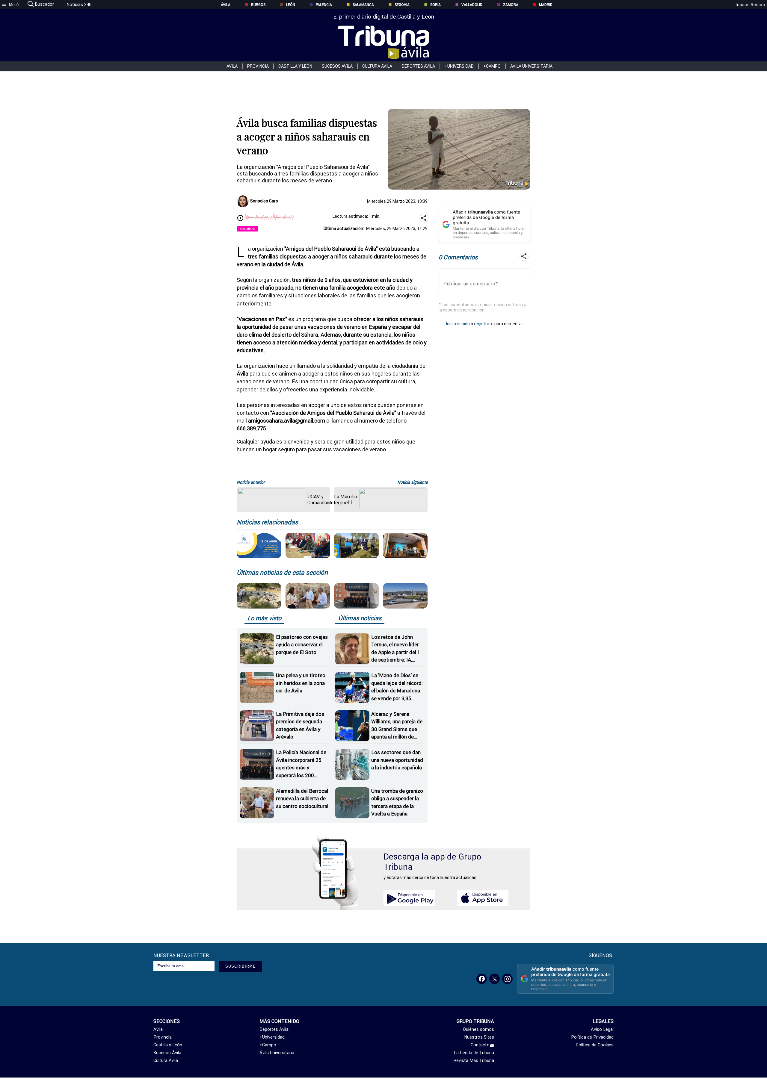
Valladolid (471, 4)
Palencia (324, 4)
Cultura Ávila (377, 66)
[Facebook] (481, 979)
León (290, 4)
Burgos (258, 4)
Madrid (545, 4)
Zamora (510, 4)
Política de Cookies (595, 1045)
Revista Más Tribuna (474, 1060)
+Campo (492, 66)
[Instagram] (507, 979)
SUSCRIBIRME (240, 966)
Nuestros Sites (479, 1037)
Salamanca (363, 4)
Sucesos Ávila (337, 66)
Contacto (480, 1045)
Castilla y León (295, 66)
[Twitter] (494, 979)
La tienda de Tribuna (474, 1052)
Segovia (402, 4)
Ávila (225, 4)
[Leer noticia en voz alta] (240, 219)
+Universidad (459, 66)
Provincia (258, 66)
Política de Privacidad (592, 1037)
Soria (435, 4)
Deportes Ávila (418, 66)
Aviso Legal (602, 1029)
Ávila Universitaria (531, 66)
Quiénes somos (478, 1029)
